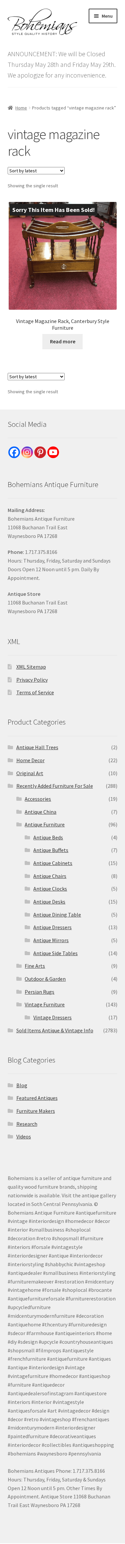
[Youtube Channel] (53, 452)
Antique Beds (48, 837)
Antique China (40, 811)
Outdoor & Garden (45, 978)
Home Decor (30, 760)
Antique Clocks (50, 888)
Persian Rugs (39, 991)
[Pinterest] (40, 452)
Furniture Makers (35, 1111)
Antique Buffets (50, 850)
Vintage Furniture (45, 1004)
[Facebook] (14, 452)
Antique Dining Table (57, 914)
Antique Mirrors (51, 940)
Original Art (29, 773)
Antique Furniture (45, 824)
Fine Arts (35, 965)
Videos (23, 1136)
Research (26, 1123)
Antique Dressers (52, 927)
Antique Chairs (49, 876)
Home (21, 108)
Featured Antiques (37, 1098)
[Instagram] (27, 452)
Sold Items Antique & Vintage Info (54, 1030)
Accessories (38, 798)
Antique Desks (49, 901)
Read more (62, 341)
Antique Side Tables (55, 953)
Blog (21, 1085)
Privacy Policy (32, 679)
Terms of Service (35, 692)
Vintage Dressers (52, 1017)
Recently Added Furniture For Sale (54, 785)
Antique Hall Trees (37, 747)
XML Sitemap (31, 666)
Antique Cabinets (52, 863)
